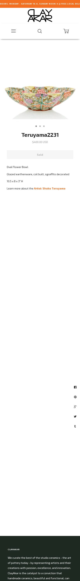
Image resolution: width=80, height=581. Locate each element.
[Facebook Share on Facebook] (76, 387)
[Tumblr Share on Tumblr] (75, 426)
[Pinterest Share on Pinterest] (76, 397)
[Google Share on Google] (76, 406)
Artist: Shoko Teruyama (49, 188)
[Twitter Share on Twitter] (75, 416)
